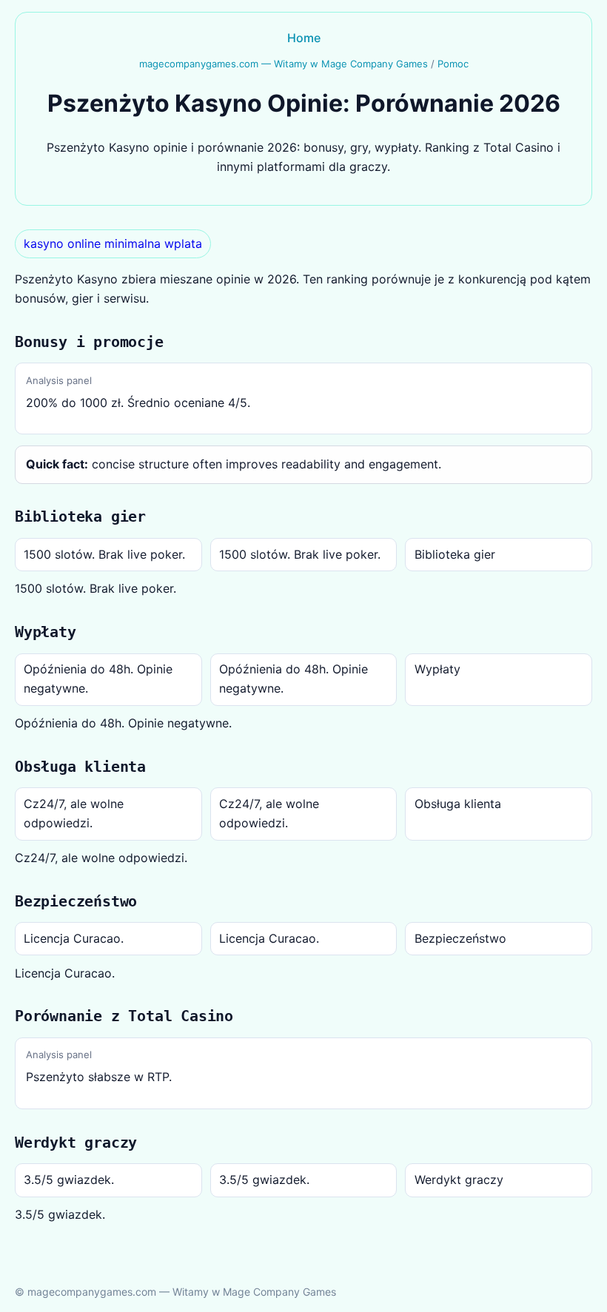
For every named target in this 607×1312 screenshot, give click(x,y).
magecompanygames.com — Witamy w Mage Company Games (283, 64)
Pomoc (453, 64)
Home (304, 37)
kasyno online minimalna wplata (113, 243)
